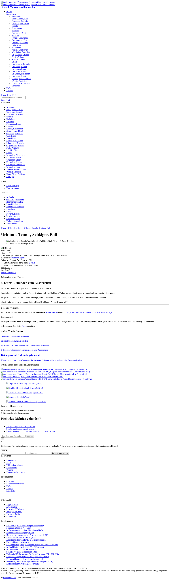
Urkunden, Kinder (19, 71)
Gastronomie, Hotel (20, 40)
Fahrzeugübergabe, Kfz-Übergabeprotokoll (24, 559)
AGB (8, 463)
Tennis (24, 326)
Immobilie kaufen (13, 204)
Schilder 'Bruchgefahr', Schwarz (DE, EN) (72, 372)
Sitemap (9, 488)
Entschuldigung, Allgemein (17, 542)
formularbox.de (9, 577)
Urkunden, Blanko (19, 66)
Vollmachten (11, 223)
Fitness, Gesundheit (20, 38)
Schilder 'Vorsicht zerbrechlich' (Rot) (21, 552)
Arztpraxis (16, 16)
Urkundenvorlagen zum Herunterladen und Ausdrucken (24, 350)
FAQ (8, 88)
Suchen (9, 90)
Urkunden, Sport (19, 76)
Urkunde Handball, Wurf (52, 376)
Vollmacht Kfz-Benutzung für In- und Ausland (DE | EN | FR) (32, 554)
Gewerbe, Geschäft (20, 43)
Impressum (11, 460)
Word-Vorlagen (12, 188)
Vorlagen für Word (14, 512)
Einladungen (17, 28)
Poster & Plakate (13, 214)
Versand (9, 470)
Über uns (10, 481)
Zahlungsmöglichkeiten (16, 472)
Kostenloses (11, 516)
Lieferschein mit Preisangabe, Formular (22, 564)
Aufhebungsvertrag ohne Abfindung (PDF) (24, 530)
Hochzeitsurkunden (14, 202)
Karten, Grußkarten (20, 50)
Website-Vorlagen (19, 81)
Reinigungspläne (13, 216)
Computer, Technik (20, 21)
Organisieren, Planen (20, 54)
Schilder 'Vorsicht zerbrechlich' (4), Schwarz (73, 379)
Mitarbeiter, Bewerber (21, 52)
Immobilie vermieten (15, 207)
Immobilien (16, 47)
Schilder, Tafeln (18, 59)
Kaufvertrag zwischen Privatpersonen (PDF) (25, 525)
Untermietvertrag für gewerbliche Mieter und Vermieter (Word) (32, 544)
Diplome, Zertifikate (20, 23)
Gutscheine (16, 45)
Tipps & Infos (12, 504)
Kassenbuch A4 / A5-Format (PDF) (21, 537)
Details (32, 263)
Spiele (14, 62)
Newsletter (10, 491)
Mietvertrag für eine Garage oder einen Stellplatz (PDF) (29, 561)
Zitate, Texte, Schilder (21, 83)
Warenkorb (5, 100)
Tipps (9, 95)
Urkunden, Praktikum (21, 74)
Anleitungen (11, 507)
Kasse (8, 211)
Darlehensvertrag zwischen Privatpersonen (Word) (27, 556)
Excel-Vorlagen (12, 185)
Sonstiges (16, 86)
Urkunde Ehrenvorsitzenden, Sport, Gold (69, 374)
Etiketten (15, 31)
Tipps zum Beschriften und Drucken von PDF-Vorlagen (89, 312)
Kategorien (11, 14)
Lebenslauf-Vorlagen (15, 509)
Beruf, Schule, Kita (20, 19)
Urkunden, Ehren (19, 69)
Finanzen (15, 35)
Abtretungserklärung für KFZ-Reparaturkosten (26, 540)
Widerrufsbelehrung (14, 465)
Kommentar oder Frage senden (16, 413)
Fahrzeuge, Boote (19, 33)
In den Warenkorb (8, 272)
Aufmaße (10, 197)
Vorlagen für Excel (14, 514)
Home (9, 11)
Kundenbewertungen (15, 484)
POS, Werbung (18, 57)
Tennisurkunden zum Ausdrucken (15, 336)
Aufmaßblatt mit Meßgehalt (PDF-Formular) (25, 547)
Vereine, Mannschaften (21, 78)
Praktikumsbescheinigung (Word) (20, 533)
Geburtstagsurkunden (15, 199)
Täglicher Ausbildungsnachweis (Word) (70, 369)
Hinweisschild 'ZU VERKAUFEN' (21, 549)
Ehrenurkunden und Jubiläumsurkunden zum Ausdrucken (25, 345)
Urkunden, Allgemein (21, 64)
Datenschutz (11, 467)
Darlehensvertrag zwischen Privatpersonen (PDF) (27, 535)
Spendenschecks (13, 218)
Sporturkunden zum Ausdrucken (14, 341)
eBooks (15, 26)
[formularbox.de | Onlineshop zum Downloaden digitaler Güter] (28, 2)
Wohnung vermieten (14, 221)
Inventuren (10, 209)
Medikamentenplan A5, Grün (18, 528)
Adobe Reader (52, 312)
